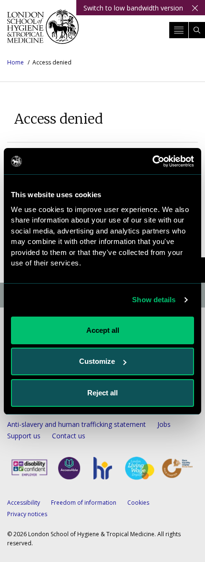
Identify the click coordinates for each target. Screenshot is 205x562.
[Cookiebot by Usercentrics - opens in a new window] (152, 161)
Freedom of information (83, 502)
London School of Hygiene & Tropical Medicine (43, 31)
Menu (178, 30)
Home (15, 62)
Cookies (138, 502)
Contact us (68, 435)
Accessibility (23, 502)
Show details (153, 300)
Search (197, 30)
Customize (97, 361)
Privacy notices (27, 514)
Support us (24, 435)
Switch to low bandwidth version (133, 7)
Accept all (102, 330)
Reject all (102, 393)
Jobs (164, 424)
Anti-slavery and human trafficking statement (76, 424)
